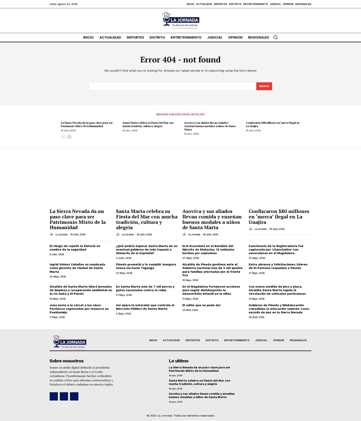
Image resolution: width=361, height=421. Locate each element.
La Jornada (61, 234)
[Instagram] (64, 396)
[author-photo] (52, 234)
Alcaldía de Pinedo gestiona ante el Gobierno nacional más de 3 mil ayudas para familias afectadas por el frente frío (212, 270)
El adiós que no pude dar (201, 305)
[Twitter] (74, 396)
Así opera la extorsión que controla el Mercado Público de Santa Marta (145, 306)
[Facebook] (54, 396)
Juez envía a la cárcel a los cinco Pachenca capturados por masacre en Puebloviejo (79, 308)
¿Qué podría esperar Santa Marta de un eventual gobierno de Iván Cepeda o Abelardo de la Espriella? (146, 249)
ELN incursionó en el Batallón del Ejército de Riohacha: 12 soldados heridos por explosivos (208, 249)
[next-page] (69, 137)
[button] (275, 37)
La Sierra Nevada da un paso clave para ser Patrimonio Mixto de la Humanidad (86, 124)
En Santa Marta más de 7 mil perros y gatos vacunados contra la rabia (145, 288)
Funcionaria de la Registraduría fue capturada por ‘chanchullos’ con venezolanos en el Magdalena (276, 249)
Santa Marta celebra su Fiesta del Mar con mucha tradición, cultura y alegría (148, 124)
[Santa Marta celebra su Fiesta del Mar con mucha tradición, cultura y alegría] (147, 183)
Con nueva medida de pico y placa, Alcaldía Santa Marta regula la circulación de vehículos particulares (277, 290)
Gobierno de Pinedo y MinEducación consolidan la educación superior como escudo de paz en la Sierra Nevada (279, 308)
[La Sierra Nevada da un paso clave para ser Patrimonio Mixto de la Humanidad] (81, 183)
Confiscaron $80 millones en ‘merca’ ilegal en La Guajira (273, 124)
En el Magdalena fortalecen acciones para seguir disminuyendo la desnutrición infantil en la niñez (211, 290)
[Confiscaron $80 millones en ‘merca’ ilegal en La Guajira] (280, 183)
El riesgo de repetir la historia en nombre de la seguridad (75, 247)
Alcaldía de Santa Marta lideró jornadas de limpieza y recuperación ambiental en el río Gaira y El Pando (81, 290)
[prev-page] (63, 137)
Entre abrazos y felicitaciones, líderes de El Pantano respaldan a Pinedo (278, 266)
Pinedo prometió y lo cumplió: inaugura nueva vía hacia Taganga (146, 266)
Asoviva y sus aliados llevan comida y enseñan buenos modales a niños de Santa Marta (210, 126)
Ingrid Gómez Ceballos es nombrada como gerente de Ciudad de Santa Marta (77, 268)
